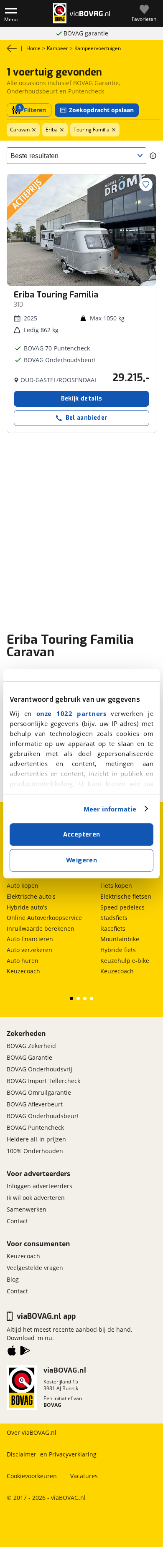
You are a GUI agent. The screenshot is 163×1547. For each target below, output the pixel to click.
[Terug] (12, 48)
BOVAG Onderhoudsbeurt (86, 33)
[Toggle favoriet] (146, 184)
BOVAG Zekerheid (31, 1046)
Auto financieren (30, 939)
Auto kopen (22, 885)
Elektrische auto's (31, 896)
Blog (13, 1279)
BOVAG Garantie (29, 1057)
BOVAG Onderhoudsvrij (39, 1069)
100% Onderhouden (35, 1151)
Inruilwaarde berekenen (40, 928)
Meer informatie (110, 809)
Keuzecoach (23, 971)
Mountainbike (119, 939)
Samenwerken (26, 1209)
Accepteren (81, 834)
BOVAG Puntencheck (35, 1127)
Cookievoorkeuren (32, 1476)
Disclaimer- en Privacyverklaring (52, 1454)
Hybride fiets (118, 950)
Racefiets (112, 928)
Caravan (20, 129)
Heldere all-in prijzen (36, 1139)
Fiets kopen (116, 885)
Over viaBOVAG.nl (31, 1432)
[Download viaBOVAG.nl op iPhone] (12, 1352)
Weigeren (81, 860)
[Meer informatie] (153, 155)
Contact (17, 1221)
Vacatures (84, 1476)
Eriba (52, 129)
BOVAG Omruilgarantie (39, 1092)
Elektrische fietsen (125, 896)
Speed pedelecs (122, 907)
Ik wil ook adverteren (36, 1198)
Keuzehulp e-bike (124, 961)
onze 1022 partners (71, 713)
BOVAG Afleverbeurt (35, 1104)
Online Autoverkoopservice (44, 918)
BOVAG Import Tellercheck (43, 1081)
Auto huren (22, 961)
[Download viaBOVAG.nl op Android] (25, 1352)
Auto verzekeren (29, 950)
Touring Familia (92, 129)
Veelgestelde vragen (35, 1268)
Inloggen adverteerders (39, 1186)
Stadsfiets (113, 918)
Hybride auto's (27, 907)
